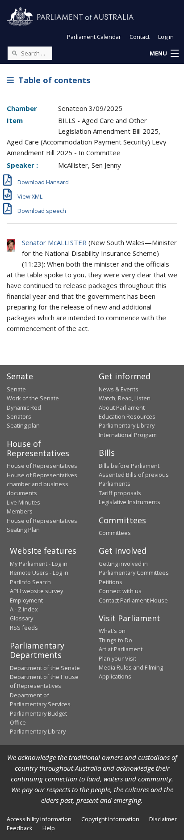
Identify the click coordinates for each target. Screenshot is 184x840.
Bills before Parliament (129, 466)
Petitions (110, 582)
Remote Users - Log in (39, 572)
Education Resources (127, 416)
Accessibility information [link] (39, 819)
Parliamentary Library (127, 425)
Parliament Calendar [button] (94, 37)
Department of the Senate (45, 668)
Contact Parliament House (133, 600)
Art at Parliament (120, 649)
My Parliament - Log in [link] (38, 564)
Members (20, 511)
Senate (16, 389)
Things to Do (115, 640)
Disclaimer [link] (163, 819)
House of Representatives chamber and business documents (42, 484)
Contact (140, 37)
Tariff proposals (120, 493)
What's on (112, 631)
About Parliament (122, 407)
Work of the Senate (33, 398)
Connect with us (120, 591)
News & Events (118, 389)
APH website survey (36, 591)
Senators (19, 416)
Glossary (21, 618)
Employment (26, 600)
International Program (128, 435)
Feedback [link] (20, 828)
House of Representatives (42, 466)
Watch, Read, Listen (125, 398)
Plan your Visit (117, 658)
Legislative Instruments (129, 502)
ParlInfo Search (30, 582)
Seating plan (23, 425)
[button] (164, 53)
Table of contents (52, 80)
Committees (115, 533)
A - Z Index (24, 609)
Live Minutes (23, 502)
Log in (166, 37)
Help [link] (48, 828)
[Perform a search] (14, 52)
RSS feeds (24, 628)
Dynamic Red (24, 407)
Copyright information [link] (110, 819)
